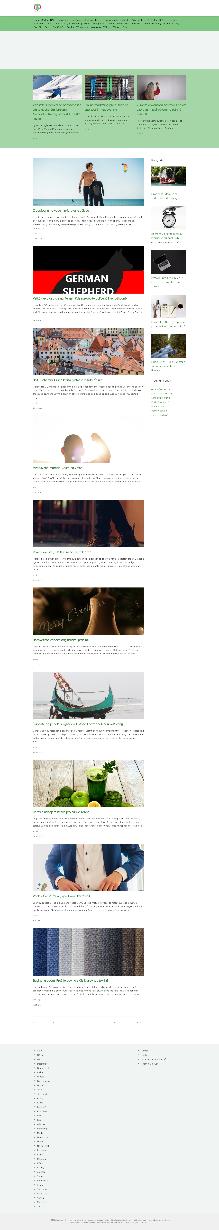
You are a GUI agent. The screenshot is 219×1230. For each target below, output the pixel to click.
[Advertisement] (109, 49)
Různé (166, 23)
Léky (49, 23)
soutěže (36, 487)
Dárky (44, 20)
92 (115, 1022)
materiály (36, 1000)
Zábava (116, 27)
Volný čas (96, 27)
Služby (175, 23)
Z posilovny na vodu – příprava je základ (61, 210)
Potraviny (136, 23)
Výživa (106, 27)
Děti (52, 20)
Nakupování (99, 23)
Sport (48, 27)
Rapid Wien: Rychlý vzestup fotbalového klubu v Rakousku (168, 366)
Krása (162, 20)
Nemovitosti (123, 23)
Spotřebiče (58, 27)
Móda (87, 23)
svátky (35, 659)
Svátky (70, 27)
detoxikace (37, 831)
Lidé (57, 23)
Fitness (98, 20)
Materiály (77, 23)
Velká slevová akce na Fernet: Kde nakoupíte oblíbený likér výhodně (80, 298)
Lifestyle (65, 23)
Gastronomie (111, 20)
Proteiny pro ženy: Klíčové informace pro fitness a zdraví (167, 282)
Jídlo (133, 20)
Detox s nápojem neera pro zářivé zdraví (61, 812)
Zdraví (126, 27)
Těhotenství (82, 27)
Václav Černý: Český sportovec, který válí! (61, 896)
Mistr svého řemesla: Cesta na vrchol (58, 468)
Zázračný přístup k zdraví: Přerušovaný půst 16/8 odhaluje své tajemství (167, 238)
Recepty (156, 23)
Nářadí (110, 23)
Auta (36, 20)
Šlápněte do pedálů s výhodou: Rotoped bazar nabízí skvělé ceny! (78, 724)
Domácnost (77, 20)
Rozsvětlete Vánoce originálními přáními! (61, 640)
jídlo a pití (140, 134)
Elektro (89, 20)
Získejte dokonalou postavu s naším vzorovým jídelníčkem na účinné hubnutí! (161, 109)
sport (35, 138)
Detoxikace (62, 20)
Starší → (139, 1022)
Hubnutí (124, 20)
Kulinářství (39, 23)
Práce (147, 23)
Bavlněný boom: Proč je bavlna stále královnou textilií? (70, 980)
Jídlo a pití (143, 20)
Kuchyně (172, 20)
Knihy (154, 20)
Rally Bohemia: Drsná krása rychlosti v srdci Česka (67, 380)
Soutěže (38, 27)
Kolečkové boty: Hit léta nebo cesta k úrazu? (63, 552)
